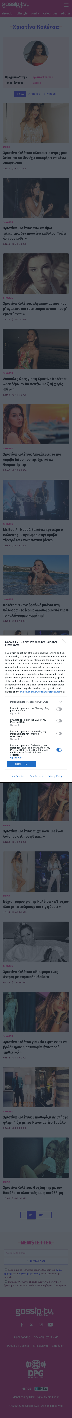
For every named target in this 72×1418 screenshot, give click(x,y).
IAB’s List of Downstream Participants (40, 691)
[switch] (59, 709)
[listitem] (36, 702)
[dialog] (36, 709)
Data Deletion (17, 776)
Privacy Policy (55, 776)
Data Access (36, 776)
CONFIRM (21, 764)
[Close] (65, 642)
